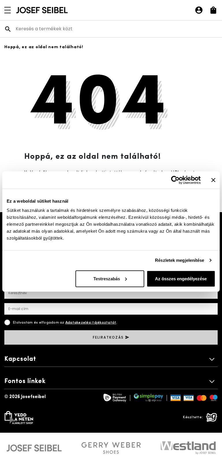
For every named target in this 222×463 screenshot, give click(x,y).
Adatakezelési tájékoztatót (90, 322)
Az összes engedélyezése (181, 278)
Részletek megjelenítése (179, 260)
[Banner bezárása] (213, 180)
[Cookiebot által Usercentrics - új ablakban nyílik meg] (175, 180)
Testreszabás (106, 278)
